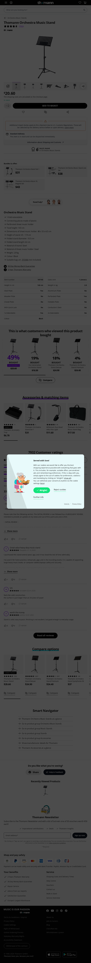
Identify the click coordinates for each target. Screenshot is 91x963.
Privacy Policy (76, 504)
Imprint (66, 504)
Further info (38, 497)
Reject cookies (60, 489)
